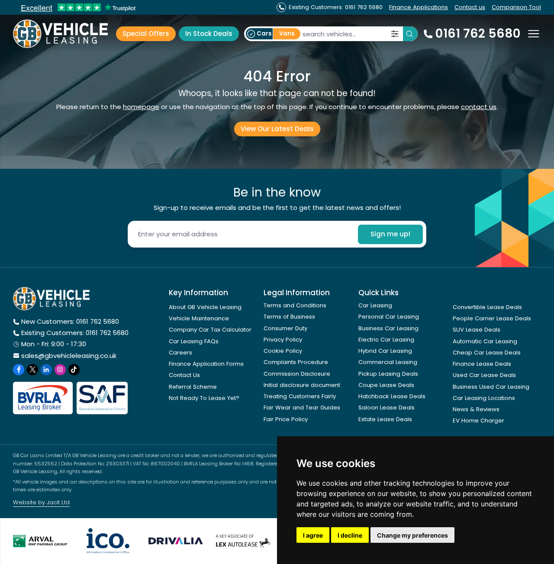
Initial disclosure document (302, 385)
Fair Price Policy (286, 419)
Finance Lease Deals (482, 364)
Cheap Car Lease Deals (487, 352)
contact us (478, 106)
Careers (180, 352)
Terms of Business (289, 317)
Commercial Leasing (387, 362)
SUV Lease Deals (476, 330)
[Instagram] (60, 369)
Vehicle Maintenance (199, 318)
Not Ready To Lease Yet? (204, 398)
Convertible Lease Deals (487, 307)
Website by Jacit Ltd (41, 502)
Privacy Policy (283, 339)
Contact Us (184, 375)
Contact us (469, 7)
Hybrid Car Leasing (385, 351)
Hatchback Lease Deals (391, 396)
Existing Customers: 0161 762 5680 (75, 332)
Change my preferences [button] (412, 535)
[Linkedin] (46, 369)
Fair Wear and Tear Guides (302, 407)
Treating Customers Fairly (300, 396)
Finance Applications (418, 7)
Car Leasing (375, 305)
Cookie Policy (283, 351)
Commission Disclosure (297, 374)
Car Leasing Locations (484, 398)
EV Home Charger (478, 420)
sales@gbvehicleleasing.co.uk (68, 355)
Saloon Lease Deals (386, 407)
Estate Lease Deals (385, 419)
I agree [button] (313, 535)
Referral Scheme (193, 387)
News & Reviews (476, 409)
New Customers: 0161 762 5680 (70, 321)
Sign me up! (390, 233)
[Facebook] (18, 369)
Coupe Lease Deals (386, 385)
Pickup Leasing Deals (388, 374)
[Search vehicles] (410, 33)
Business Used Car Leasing (491, 387)
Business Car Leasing (388, 328)
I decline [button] (350, 535)
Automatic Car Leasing (485, 341)
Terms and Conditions (295, 305)
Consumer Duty (285, 328)
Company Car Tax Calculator (210, 330)
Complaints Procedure (296, 362)
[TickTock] (74, 369)
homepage (141, 106)
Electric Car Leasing (386, 339)
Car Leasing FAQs (194, 341)
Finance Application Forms (206, 364)
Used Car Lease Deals (484, 375)
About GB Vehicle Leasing (205, 307)
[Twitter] (32, 369)
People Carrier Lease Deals (492, 318)
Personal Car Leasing (388, 317)
